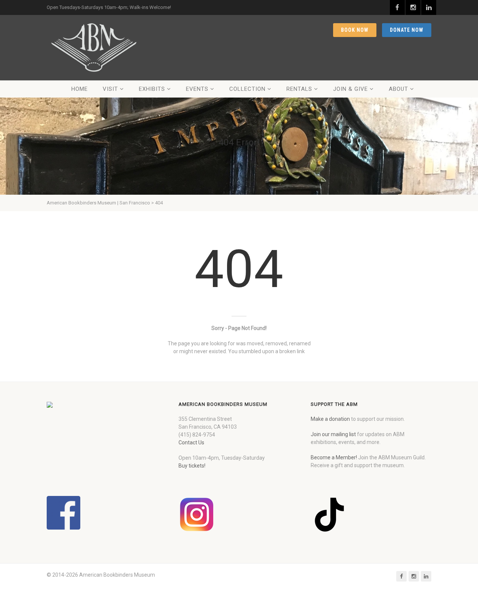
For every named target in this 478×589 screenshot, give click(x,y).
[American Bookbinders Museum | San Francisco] (93, 47)
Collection (247, 89)
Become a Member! (334, 457)
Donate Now (406, 30)
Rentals (299, 89)
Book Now (355, 30)
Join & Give (350, 89)
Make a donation (330, 419)
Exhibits (152, 89)
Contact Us (191, 442)
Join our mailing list (333, 434)
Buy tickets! (192, 466)
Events (197, 89)
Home (79, 89)
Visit (110, 89)
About (398, 89)
